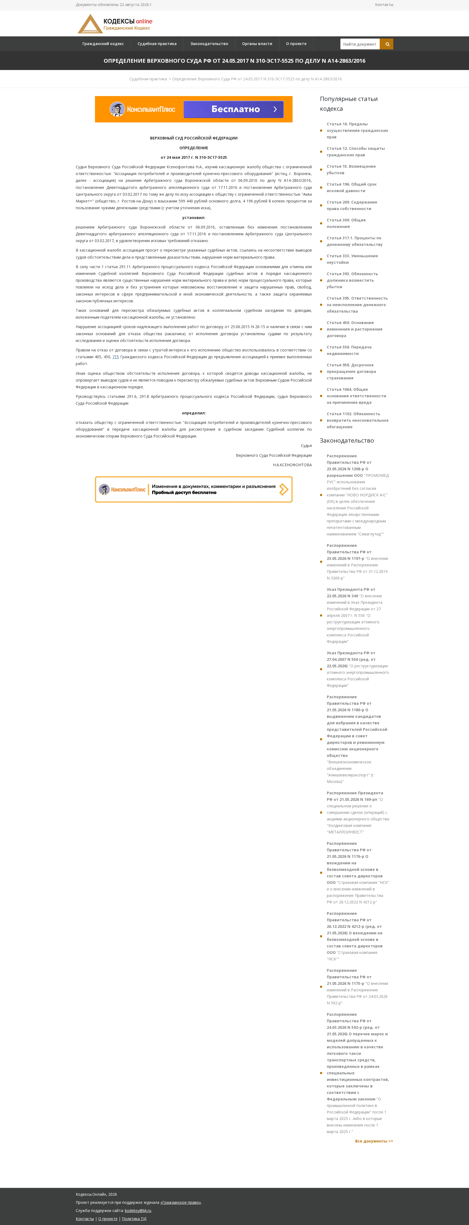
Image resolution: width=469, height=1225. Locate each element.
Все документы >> (374, 1141)
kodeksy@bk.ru (138, 1210)
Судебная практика (157, 43)
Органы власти (257, 43)
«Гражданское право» (180, 1202)
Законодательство (209, 43)
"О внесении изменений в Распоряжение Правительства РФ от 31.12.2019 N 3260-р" (357, 561)
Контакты (384, 4)
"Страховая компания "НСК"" (355, 936)
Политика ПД (134, 1218)
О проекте (296, 43)
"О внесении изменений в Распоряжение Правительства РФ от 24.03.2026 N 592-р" (357, 986)
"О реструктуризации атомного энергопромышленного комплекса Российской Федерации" (358, 669)
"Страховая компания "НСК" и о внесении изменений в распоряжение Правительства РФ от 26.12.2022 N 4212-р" (358, 873)
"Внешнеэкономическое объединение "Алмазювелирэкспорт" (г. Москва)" (357, 739)
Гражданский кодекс (103, 43)
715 (115, 356)
